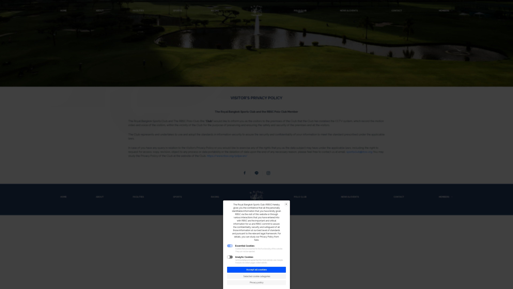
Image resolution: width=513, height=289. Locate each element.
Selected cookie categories (256, 276)
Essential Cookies (244, 246)
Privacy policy (256, 282)
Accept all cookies (256, 269)
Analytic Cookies (244, 257)
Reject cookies (286, 204)
